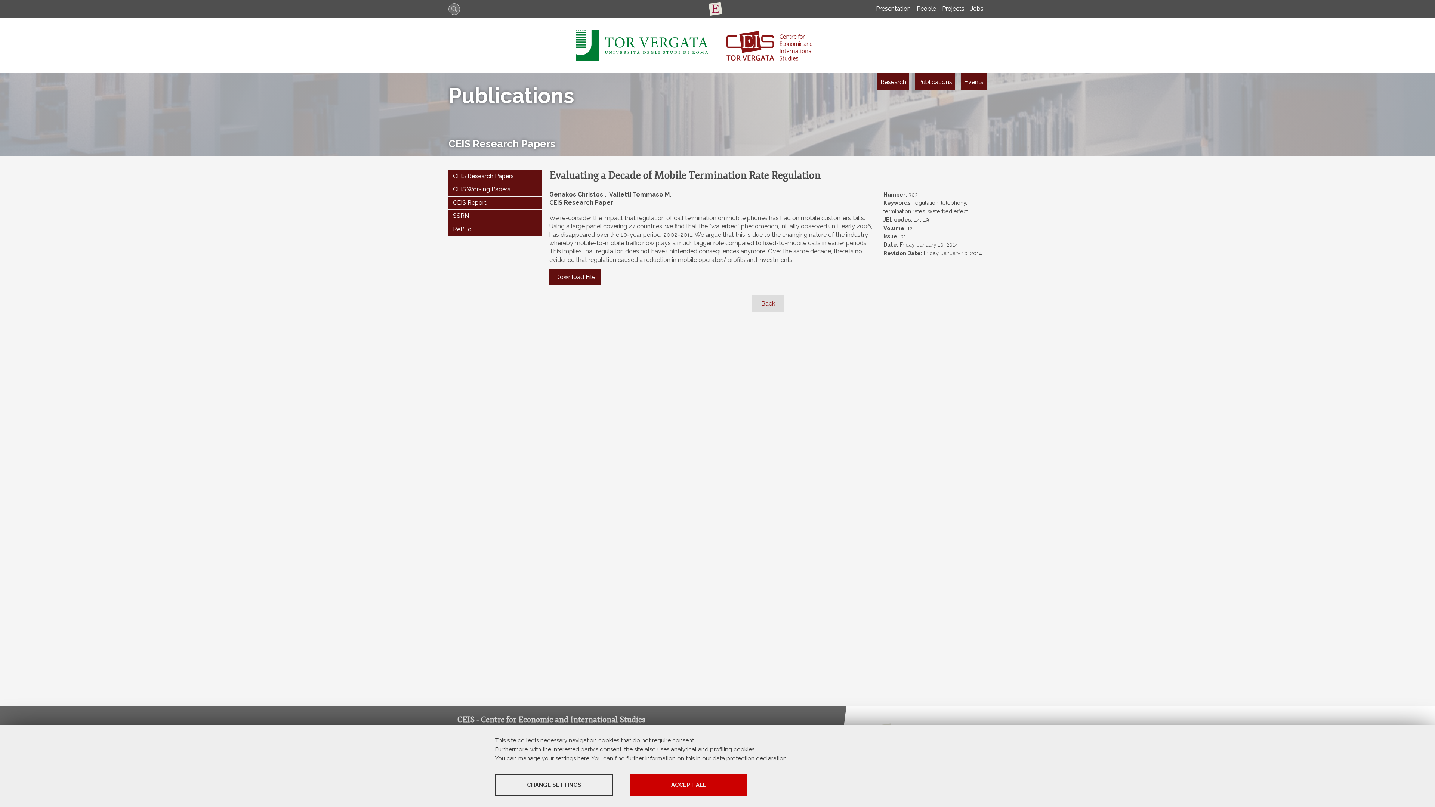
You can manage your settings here (542, 758)
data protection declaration (750, 758)
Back (768, 303)
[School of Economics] (717, 8)
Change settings (554, 785)
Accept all (688, 785)
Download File (575, 277)
